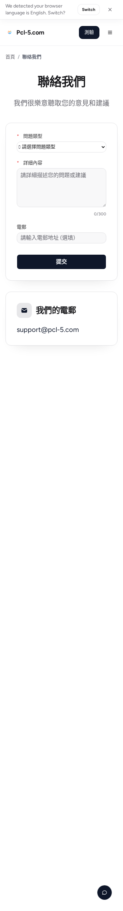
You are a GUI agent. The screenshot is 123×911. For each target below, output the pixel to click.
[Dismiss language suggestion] (110, 9)
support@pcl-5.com (48, 329)
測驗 (89, 32)
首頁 (10, 57)
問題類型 (29, 136)
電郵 (21, 227)
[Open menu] (110, 32)
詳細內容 (29, 163)
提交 (61, 261)
